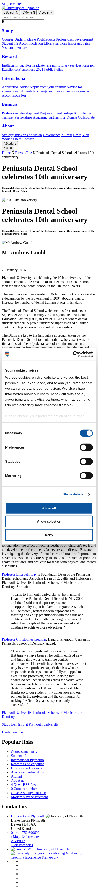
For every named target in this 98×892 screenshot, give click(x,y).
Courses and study (24, 752)
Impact (20, 65)
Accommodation (31, 43)
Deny (49, 535)
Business (10, 104)
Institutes (8, 65)
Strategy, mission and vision (22, 135)
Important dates (79, 43)
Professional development (74, 39)
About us (17, 780)
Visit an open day (14, 47)
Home (6, 153)
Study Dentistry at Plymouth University (30, 724)
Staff (8, 148)
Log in (45, 12)
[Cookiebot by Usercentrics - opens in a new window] (73, 354)
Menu (29, 12)
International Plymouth (27, 760)
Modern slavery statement (29, 797)
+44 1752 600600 (25, 833)
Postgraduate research (41, 65)
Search (11, 12)
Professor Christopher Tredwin (24, 639)
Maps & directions (25, 837)
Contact (28, 139)
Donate (72, 117)
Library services (55, 43)
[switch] (86, 447)
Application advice (15, 87)
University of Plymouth (28, 816)
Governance (51, 135)
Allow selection (49, 521)
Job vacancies (22, 845)
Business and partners (26, 768)
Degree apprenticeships (56, 113)
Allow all (49, 508)
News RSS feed (24, 785)
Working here (11, 139)
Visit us (18, 841)
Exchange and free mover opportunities (61, 91)
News (77, 135)
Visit (85, 135)
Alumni (66, 135)
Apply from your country (48, 87)
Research (10, 56)
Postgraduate (46, 39)
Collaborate (86, 117)
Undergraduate (25, 39)
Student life (10, 43)
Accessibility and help (28, 793)
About (8, 126)
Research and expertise (27, 764)
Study (7, 30)
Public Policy (53, 69)
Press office (23, 153)
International (14, 78)
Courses (7, 39)
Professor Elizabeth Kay (19, 574)
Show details (73, 494)
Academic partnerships (49, 117)
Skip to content (12, 4)
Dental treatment (14, 732)
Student (10, 143)
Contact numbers (24, 789)
